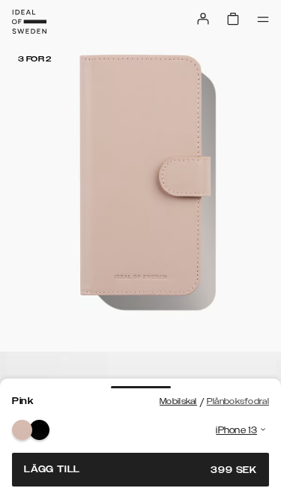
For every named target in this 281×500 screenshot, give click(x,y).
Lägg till (140, 469)
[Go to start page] (29, 22)
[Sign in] (203, 19)
